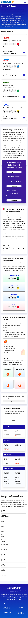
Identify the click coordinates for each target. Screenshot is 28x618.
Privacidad (20, 607)
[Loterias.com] (7, 3)
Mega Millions (14, 285)
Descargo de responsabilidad (7, 608)
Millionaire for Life (14, 275)
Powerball (14, 304)
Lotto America (14, 294)
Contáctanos (7, 603)
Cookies (21, 603)
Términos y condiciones (21, 613)
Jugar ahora (14, 172)
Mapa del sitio (7, 612)
